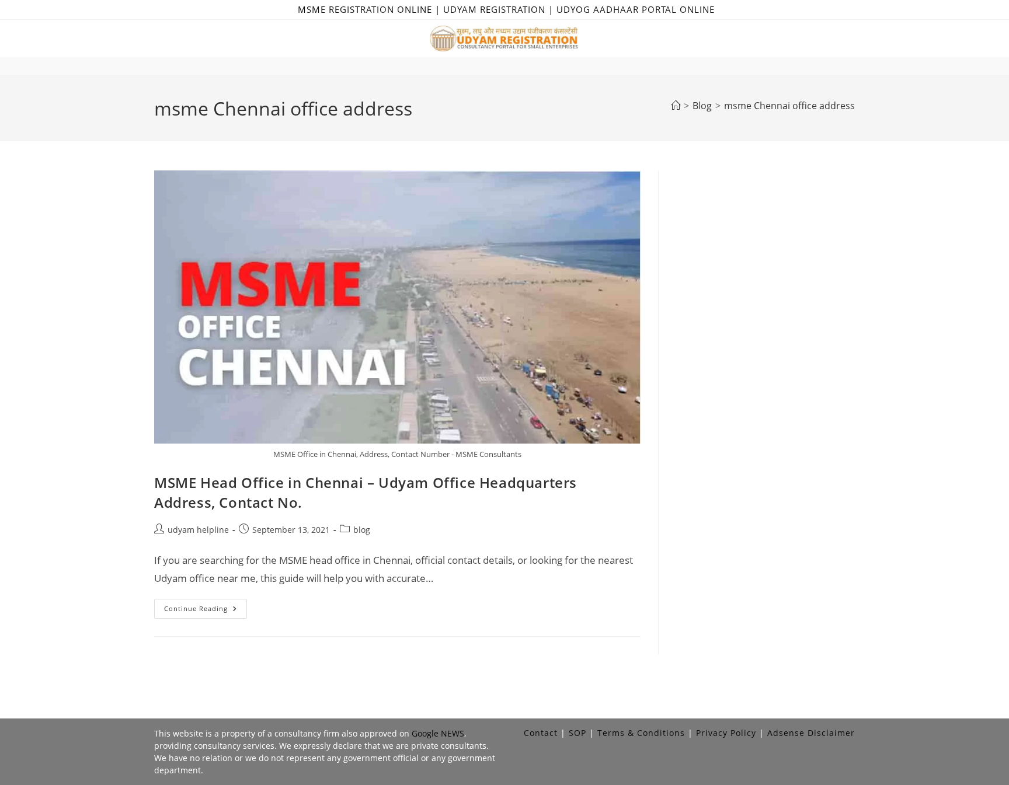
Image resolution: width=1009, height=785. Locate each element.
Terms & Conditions (641, 732)
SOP (577, 732)
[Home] (675, 105)
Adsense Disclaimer (811, 732)
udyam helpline (198, 529)
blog (361, 529)
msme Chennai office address (789, 105)
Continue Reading (205, 611)
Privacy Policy (726, 732)
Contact (541, 732)
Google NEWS (438, 733)
